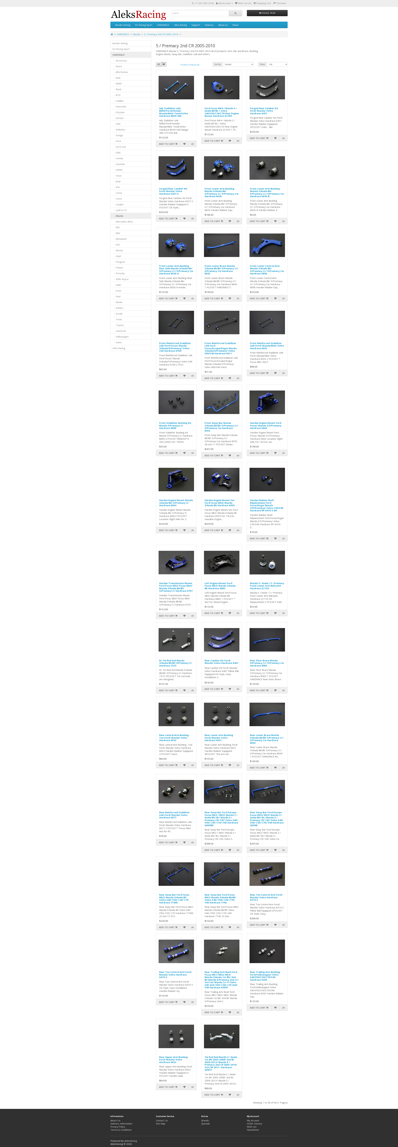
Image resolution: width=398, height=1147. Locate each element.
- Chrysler (118, 112)
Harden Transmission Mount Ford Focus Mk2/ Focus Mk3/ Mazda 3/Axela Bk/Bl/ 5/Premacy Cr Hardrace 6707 (176, 587)
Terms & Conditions (121, 1129)
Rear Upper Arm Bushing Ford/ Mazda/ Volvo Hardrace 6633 (173, 1059)
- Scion (116, 290)
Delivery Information (121, 1123)
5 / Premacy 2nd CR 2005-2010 (161, 34)
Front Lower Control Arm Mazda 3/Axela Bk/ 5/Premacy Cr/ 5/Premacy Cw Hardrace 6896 (267, 269)
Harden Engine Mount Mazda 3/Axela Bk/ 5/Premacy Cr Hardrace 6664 (176, 503)
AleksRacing (130, 1140)
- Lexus (117, 192)
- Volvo (117, 342)
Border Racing (122, 24)
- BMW (117, 83)
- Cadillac (118, 100)
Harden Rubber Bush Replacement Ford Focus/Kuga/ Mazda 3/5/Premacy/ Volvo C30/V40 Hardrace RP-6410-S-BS (266, 505)
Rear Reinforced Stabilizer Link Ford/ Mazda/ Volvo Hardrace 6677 (174, 815)
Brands (205, 1120)
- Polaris (117, 267)
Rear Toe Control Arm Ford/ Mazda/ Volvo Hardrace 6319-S (266, 897)
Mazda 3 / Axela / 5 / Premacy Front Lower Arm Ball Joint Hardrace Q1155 (267, 586)
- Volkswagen (120, 336)
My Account (253, 1120)
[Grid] (163, 64)
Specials (205, 1123)
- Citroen (118, 118)
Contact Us (162, 1120)
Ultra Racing (180, 24)
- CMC (116, 123)
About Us (115, 1120)
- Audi (116, 77)
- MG (116, 227)
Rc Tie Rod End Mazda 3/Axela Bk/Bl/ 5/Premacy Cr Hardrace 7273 (175, 663)
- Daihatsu (118, 129)
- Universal (119, 330)
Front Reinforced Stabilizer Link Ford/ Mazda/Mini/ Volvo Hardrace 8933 (267, 346)
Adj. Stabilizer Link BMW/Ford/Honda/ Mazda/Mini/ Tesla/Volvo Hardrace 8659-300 (173, 112)
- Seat (116, 296)
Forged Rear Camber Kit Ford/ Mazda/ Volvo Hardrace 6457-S (173, 191)
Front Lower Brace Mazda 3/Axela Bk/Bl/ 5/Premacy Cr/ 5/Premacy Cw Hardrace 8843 (221, 269)
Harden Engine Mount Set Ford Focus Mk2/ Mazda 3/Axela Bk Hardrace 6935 (220, 503)
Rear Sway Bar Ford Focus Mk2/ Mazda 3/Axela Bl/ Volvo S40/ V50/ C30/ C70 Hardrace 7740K (174, 898)
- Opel (116, 256)
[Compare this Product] (192, 144)
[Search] (235, 13)
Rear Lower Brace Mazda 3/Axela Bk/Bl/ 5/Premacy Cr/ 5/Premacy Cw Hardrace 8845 (267, 738)
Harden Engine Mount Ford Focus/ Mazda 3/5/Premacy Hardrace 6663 (265, 425)
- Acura (117, 66)
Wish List (252, 1126)
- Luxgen (118, 204)
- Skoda (117, 302)
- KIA (116, 187)
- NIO (116, 244)
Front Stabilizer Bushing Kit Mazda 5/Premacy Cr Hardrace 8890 (175, 425)
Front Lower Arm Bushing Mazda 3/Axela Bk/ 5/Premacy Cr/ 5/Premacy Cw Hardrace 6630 (221, 192)
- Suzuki (117, 313)
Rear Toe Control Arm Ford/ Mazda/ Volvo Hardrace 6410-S (175, 974)
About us (223, 24)
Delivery (209, 24)
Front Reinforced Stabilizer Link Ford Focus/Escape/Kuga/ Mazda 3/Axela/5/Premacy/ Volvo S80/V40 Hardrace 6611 (220, 348)
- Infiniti (117, 169)
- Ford (116, 141)
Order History (254, 1123)
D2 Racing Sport (143, 24)
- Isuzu (117, 175)
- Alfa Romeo (120, 72)
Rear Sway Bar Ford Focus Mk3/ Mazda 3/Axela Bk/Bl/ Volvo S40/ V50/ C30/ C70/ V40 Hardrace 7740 (220, 898)
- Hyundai (118, 164)
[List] (158, 64)
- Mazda (117, 215)
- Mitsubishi (119, 238)
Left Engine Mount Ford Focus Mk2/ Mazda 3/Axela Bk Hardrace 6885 (220, 586)
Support (196, 24)
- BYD (116, 95)
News (235, 24)
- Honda (117, 158)
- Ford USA (119, 146)
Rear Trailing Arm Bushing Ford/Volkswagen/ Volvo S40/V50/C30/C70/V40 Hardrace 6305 (265, 975)
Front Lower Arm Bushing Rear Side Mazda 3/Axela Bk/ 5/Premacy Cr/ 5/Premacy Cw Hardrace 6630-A (176, 269)
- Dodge (117, 135)
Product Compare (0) (190, 64)
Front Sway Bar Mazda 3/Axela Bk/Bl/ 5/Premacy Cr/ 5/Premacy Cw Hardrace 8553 (221, 426)
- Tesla (117, 319)
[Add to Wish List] (184, 144)
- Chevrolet (119, 106)
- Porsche (118, 273)
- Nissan (117, 250)
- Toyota (118, 325)
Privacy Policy (117, 1126)
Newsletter (253, 1129)
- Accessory (119, 60)
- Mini (116, 233)
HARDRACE (163, 24)
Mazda (136, 34)
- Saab (116, 284)
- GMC (116, 152)
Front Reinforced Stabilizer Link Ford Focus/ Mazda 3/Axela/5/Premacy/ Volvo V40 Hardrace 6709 (175, 347)
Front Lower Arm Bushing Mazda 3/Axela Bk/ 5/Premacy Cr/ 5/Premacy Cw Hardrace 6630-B (267, 192)
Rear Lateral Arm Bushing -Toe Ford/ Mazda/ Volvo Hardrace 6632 (174, 737)
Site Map (160, 1123)
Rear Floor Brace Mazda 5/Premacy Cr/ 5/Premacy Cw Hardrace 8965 (267, 663)
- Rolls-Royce (120, 279)
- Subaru (117, 307)
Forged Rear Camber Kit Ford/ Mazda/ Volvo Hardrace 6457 (264, 111)
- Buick (116, 89)
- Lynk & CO (119, 210)
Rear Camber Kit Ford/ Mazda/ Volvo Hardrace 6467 (221, 662)
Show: (262, 64)
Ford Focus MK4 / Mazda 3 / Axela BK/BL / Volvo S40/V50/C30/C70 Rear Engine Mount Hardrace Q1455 (222, 112)
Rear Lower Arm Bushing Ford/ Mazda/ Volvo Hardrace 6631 (219, 737)
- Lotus (117, 198)
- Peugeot (118, 261)
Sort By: (217, 64)
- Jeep (116, 181)
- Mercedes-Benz (122, 221)
